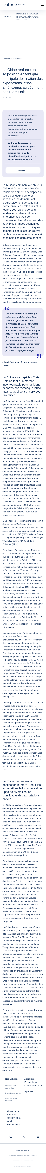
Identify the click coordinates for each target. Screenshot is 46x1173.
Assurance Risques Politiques (11, 1099)
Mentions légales (23, 1151)
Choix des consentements (23, 1166)
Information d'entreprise (13, 1093)
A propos (28, 1091)
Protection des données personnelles (23, 1156)
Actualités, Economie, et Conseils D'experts (33, 1082)
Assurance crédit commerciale (10, 1087)
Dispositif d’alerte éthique (23, 1161)
